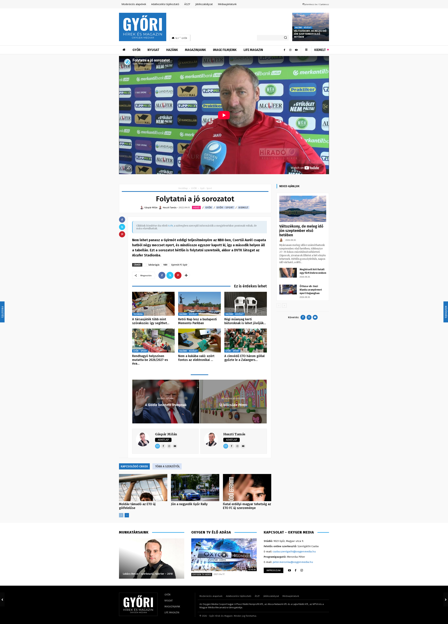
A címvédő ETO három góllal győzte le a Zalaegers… (244, 358)
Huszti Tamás (234, 434)
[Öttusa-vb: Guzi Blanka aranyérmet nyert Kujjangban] (288, 289)
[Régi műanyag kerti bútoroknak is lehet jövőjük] (245, 304)
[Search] (285, 38)
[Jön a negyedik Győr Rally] (195, 487)
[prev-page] (121, 515)
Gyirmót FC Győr (179, 264)
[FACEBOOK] (295, 570)
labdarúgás (154, 264)
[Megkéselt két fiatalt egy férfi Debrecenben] (288, 273)
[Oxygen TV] (224, 554)
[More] (186, 275)
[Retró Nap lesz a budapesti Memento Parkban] (199, 304)
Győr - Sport (225, 207)
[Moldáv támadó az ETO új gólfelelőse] (143, 487)
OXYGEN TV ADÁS (201, 574)
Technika (138, 314)
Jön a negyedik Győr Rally (189, 504)
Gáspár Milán (166, 434)
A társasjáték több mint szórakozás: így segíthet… (150, 321)
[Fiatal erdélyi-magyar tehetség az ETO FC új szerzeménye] (247, 487)
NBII (165, 264)
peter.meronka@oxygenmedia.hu (293, 562)
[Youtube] (296, 50)
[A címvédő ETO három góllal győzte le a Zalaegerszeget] (245, 341)
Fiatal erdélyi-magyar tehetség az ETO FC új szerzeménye (247, 506)
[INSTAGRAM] (301, 570)
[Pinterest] (177, 275)
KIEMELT (243, 207)
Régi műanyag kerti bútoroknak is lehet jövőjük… (245, 321)
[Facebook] (284, 50)
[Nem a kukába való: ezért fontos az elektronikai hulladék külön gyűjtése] (199, 341)
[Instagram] (290, 50)
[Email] (157, 446)
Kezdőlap (183, 188)
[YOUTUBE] (289, 570)
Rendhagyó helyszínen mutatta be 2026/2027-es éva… (150, 359)
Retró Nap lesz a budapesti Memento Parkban (197, 321)
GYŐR (194, 188)
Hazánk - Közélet (303, 28)
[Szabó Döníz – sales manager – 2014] (151, 558)
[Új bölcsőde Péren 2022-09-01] (445, 599)
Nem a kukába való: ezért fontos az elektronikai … (196, 358)
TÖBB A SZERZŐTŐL (167, 466)
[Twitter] (169, 275)
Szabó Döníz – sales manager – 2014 (144, 573)
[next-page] (127, 515)
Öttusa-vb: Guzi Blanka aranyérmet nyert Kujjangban (311, 290)
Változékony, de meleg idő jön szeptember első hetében (310, 34)
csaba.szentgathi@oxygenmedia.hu (294, 551)
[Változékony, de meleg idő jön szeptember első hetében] (302, 209)
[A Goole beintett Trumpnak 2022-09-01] (2, 599)
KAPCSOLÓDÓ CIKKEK (134, 466)
